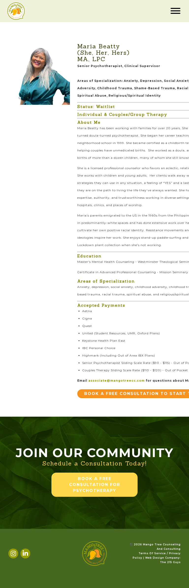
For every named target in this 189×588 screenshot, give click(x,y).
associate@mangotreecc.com (116, 380)
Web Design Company (162, 557)
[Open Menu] (175, 11)
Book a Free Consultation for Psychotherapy (94, 484)
